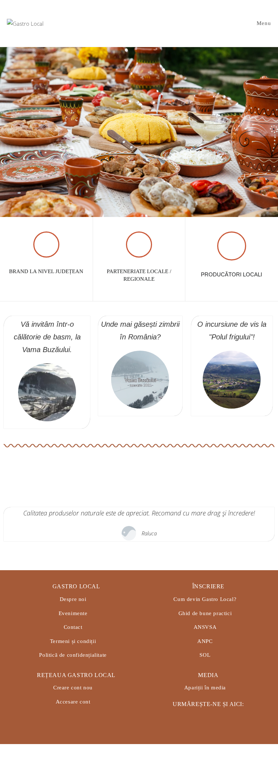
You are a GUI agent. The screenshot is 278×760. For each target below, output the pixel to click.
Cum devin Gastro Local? (204, 599)
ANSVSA (205, 627)
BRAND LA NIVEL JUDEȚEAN (46, 271)
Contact (73, 627)
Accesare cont (73, 702)
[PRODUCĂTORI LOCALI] (231, 245)
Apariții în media (205, 687)
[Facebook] (187, 717)
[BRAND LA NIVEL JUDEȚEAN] (46, 244)
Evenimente (73, 613)
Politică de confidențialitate (72, 655)
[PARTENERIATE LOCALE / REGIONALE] (139, 244)
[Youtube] (222, 717)
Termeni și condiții (73, 641)
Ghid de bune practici (205, 613)
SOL (204, 655)
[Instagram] (205, 717)
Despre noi (73, 599)
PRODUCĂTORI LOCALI (231, 274)
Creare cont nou (73, 687)
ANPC (204, 641)
